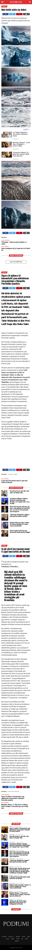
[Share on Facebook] (5, 14)
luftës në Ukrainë (13, 791)
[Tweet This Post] (12, 14)
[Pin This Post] (19, 14)
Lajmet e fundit (13, 474)
